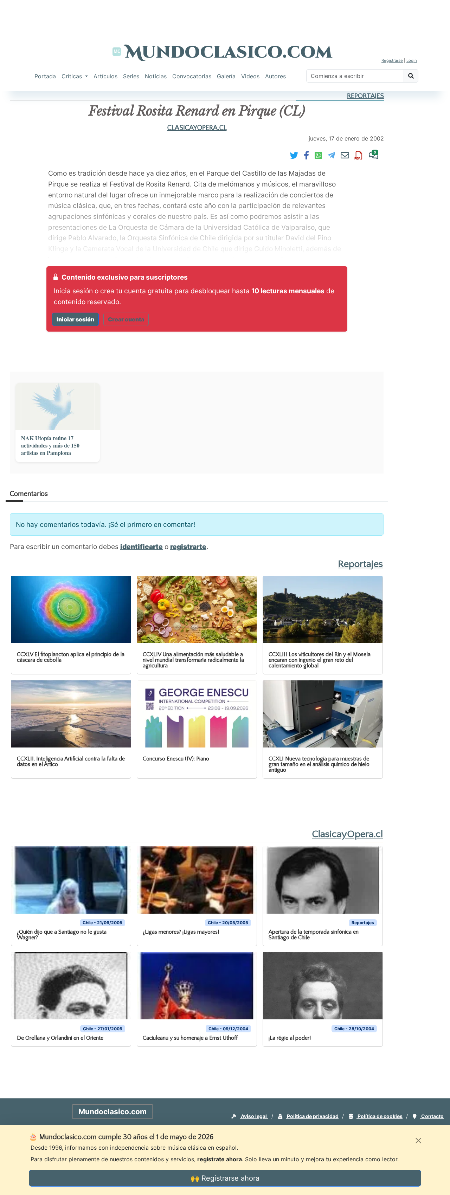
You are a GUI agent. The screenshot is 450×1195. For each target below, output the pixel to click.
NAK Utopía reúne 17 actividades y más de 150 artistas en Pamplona (50, 445)
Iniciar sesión (75, 319)
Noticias (156, 76)
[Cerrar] (418, 1140)
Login (411, 60)
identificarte (141, 546)
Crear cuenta (126, 319)
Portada (45, 76)
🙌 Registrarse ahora (225, 1178)
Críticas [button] (73, 76)
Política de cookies (379, 1116)
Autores (275, 76)
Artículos (105, 76)
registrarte (188, 546)
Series (131, 76)
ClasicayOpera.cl (197, 128)
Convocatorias (191, 76)
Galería (226, 76)
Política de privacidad (312, 1116)
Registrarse (392, 60)
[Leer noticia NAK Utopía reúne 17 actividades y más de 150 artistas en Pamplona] (57, 406)
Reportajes (365, 96)
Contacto (432, 1116)
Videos (250, 76)
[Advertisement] (225, 16)
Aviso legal (254, 1116)
